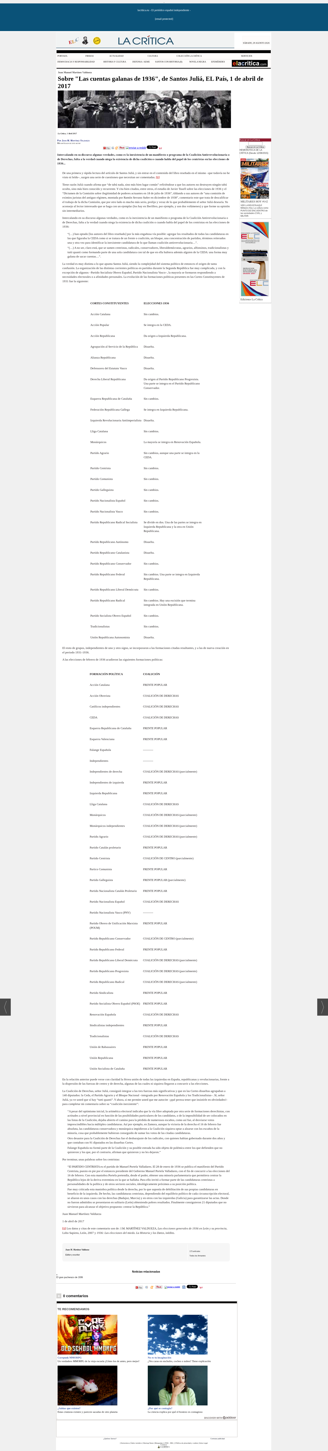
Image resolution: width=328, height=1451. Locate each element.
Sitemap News (148, 1443)
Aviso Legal (203, 1443)
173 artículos (194, 1251)
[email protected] (164, 18)
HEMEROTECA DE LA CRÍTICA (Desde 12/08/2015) (254, 151)
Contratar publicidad (217, 1439)
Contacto (163, 1445)
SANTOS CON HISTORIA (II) (168, 61)
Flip (108, 147)
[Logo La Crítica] (164, 1447)
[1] (158, 177)
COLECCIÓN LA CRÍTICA (189, 56)
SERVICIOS (246, 56)
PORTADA (62, 56)
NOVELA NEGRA (197, 61)
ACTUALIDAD (116, 56)
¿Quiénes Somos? (110, 1439)
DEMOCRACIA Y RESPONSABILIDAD (76, 61)
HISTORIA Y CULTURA (114, 61)
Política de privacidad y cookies (187, 1443)
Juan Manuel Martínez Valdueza (75, 72)
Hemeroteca (125, 1443)
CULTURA (153, 56)
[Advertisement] (147, 1428)
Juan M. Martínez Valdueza (77, 1250)
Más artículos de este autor (68, 143)
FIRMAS (89, 56)
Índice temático (136, 1443)
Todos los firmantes (197, 1256)
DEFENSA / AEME (141, 61)
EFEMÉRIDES (218, 61)
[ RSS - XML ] (169, 1443)
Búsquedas (159, 1443)
